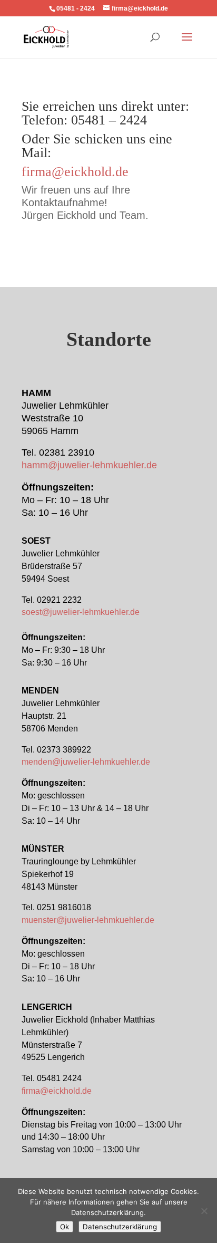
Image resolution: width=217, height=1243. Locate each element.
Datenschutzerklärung (120, 1226)
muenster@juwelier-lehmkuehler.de (88, 920)
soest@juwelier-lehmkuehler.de (81, 612)
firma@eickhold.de (75, 171)
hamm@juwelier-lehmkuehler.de (89, 465)
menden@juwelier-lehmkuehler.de (86, 761)
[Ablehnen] (204, 1211)
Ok (64, 1226)
